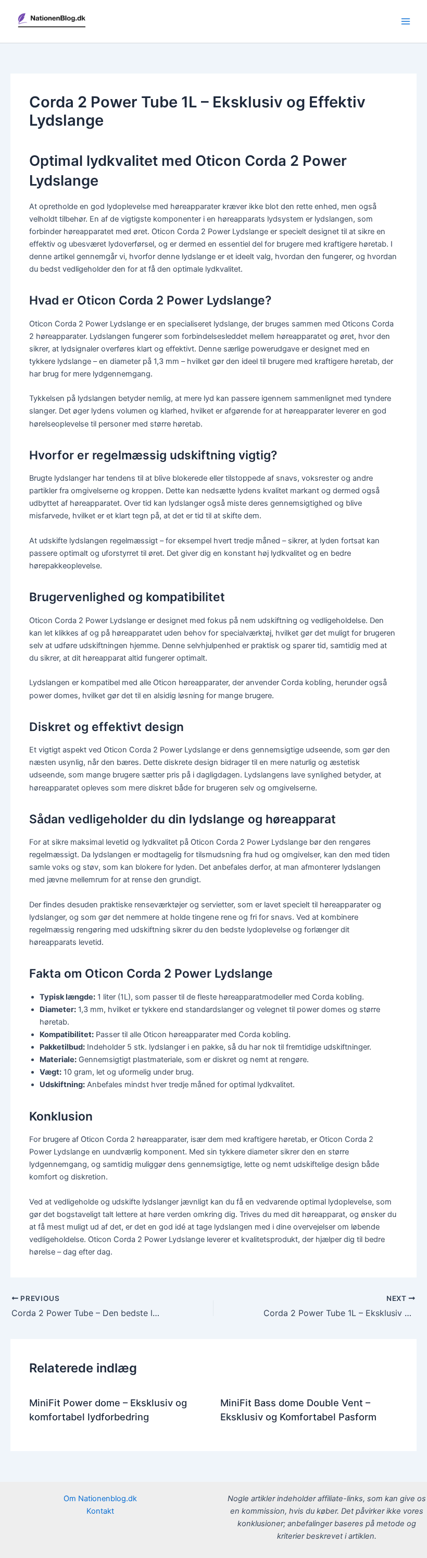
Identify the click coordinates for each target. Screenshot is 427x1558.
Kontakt (100, 1511)
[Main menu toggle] (406, 21)
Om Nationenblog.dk (100, 1498)
